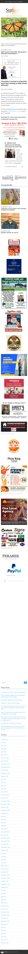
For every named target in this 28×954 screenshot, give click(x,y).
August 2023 (4, 850)
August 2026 (4, 739)
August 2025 (4, 776)
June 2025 (3, 782)
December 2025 (5, 764)
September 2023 (5, 847)
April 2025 (3, 789)
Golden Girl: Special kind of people (10, 703)
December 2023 (5, 838)
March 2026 (4, 755)
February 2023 (5, 869)
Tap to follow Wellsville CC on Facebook (12, 493)
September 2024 (5, 810)
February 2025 (5, 795)
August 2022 (4, 887)
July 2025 (3, 779)
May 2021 (3, 933)
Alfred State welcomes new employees (11, 700)
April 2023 (3, 862)
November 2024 (5, 804)
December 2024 (5, 801)
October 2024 (4, 807)
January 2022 (4, 909)
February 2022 (5, 906)
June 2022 (3, 893)
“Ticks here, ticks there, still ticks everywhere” (13, 692)
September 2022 (5, 884)
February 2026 (5, 758)
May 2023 (3, 859)
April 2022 (3, 899)
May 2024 (3, 822)
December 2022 (5, 875)
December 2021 (5, 912)
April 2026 (3, 752)
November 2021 (5, 915)
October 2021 (4, 918)
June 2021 (3, 930)
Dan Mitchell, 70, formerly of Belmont (11, 723)
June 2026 (3, 745)
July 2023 (3, 853)
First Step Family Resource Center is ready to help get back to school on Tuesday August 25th (13, 707)
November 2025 (5, 767)
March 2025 (4, 792)
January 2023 (4, 872)
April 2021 (3, 936)
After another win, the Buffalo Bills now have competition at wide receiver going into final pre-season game (13, 718)
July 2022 (3, 890)
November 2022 (5, 878)
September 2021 (5, 921)
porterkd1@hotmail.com (14, 111)
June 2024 (3, 819)
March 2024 (4, 829)
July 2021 (3, 927)
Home (6, 1)
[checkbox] (2, 951)
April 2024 (3, 825)
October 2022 (4, 881)
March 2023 (4, 866)
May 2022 (3, 896)
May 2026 (3, 748)
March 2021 (4, 939)
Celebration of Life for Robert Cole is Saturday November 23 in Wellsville (13, 209)
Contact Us (15, 1)
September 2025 (5, 773)
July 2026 (3, 742)
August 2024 (4, 813)
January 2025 (4, 798)
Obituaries (10, 1)
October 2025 (4, 770)
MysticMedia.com (13, 952)
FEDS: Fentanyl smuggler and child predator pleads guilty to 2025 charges (13, 696)
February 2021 (5, 943)
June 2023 (3, 856)
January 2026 (4, 761)
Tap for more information (8, 434)
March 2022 (4, 903)
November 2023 (5, 841)
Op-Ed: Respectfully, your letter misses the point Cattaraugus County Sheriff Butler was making (13, 728)
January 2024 (4, 835)
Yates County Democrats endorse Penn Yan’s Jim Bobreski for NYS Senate (13, 713)
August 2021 (4, 924)
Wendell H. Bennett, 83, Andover (9, 232)
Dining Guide (20, 1)
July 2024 (3, 816)
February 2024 (5, 832)
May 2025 (3, 785)
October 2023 (4, 844)
